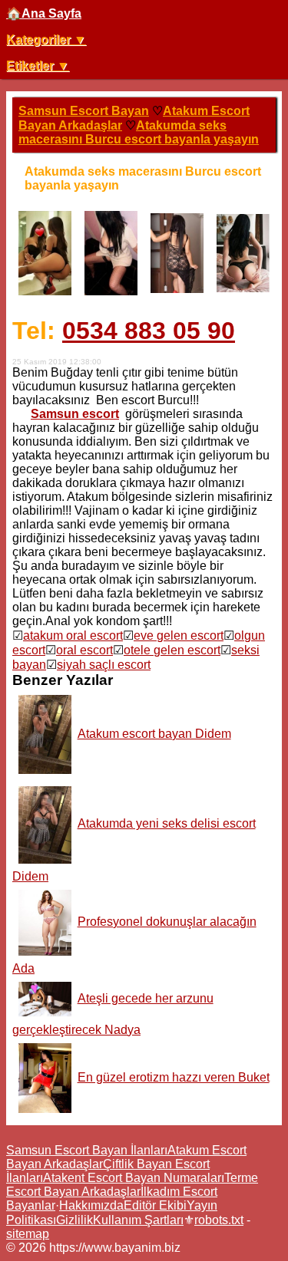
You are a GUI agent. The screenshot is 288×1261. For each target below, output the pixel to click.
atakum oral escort (73, 635)
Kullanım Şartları (138, 1219)
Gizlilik (74, 1219)
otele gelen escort (172, 650)
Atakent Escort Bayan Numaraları (133, 1177)
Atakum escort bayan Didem (154, 733)
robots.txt (218, 1219)
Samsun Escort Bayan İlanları (86, 1150)
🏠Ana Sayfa (43, 13)
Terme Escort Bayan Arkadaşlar (132, 1184)
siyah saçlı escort (104, 664)
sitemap (27, 1233)
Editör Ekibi (155, 1205)
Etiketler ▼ (37, 65)
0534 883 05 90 (148, 330)
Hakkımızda (91, 1205)
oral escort (84, 650)
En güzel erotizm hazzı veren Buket (174, 1077)
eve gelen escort (178, 635)
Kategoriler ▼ (46, 39)
